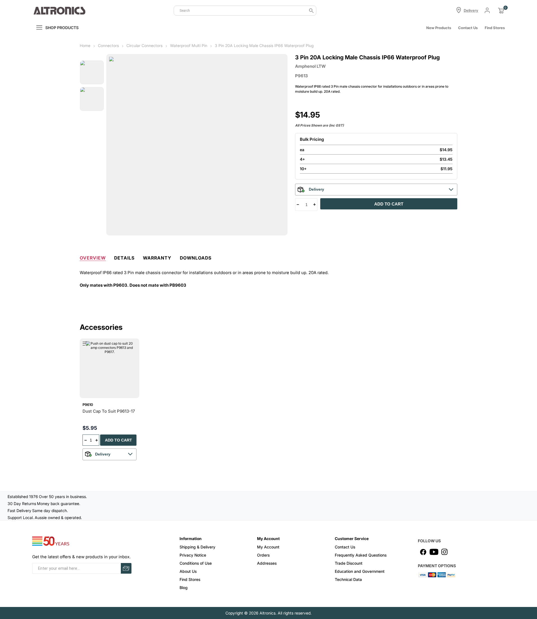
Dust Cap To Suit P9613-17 (109, 411)
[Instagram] (444, 551)
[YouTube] (433, 551)
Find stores (495, 27)
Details (124, 258)
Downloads (195, 258)
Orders (263, 555)
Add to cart (388, 204)
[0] (501, 10)
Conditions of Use (196, 563)
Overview (93, 258)
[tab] (93, 256)
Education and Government (360, 571)
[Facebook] (423, 551)
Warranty (157, 258)
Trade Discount (348, 563)
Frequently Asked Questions (361, 555)
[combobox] (245, 11)
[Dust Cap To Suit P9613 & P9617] (109, 368)
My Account (268, 547)
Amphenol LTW (310, 66)
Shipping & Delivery (197, 547)
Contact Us (468, 27)
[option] (92, 72)
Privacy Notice (193, 555)
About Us (188, 571)
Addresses (267, 563)
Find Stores (190, 579)
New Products (438, 27)
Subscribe (126, 568)
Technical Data (348, 579)
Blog (184, 587)
